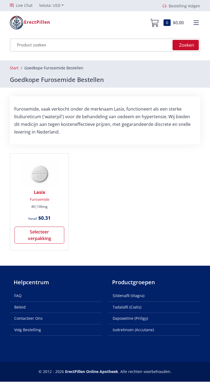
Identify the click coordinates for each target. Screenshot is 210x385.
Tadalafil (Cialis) (127, 307)
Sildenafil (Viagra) (128, 295)
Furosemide (39, 199)
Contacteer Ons (28, 318)
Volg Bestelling (27, 329)
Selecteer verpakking (39, 235)
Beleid (20, 307)
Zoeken (186, 45)
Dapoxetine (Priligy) (130, 318)
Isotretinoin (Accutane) (133, 329)
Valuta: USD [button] (49, 5)
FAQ (18, 295)
